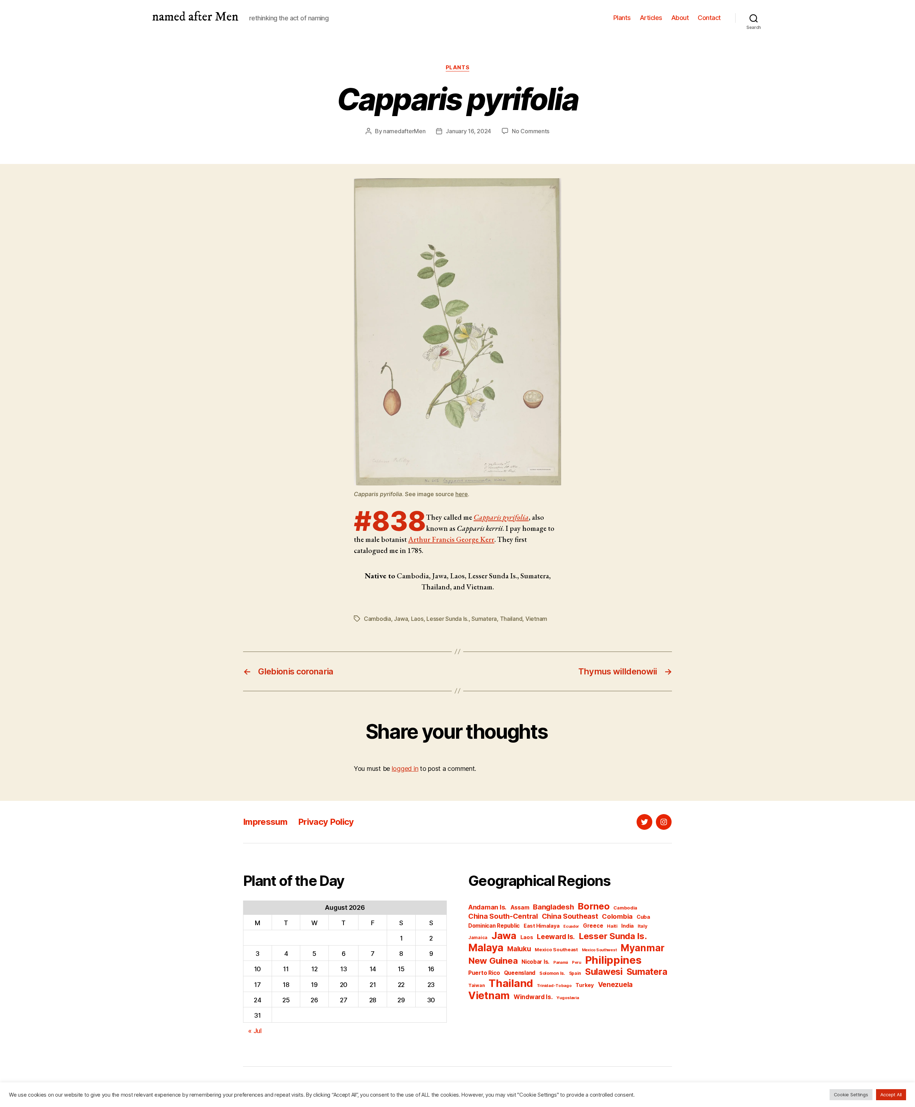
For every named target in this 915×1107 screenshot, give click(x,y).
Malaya (485, 948)
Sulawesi (604, 971)
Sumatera (484, 618)
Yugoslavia (568, 997)
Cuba (643, 917)
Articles (651, 17)
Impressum (265, 822)
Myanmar (642, 947)
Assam (519, 907)
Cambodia (377, 618)
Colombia (617, 916)
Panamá (560, 962)
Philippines (613, 960)
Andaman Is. (487, 907)
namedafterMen (404, 131)
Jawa (401, 618)
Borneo (593, 906)
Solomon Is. (552, 973)
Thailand (511, 618)
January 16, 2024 (468, 131)
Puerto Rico (484, 972)
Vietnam (536, 618)
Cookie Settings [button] (851, 1094)
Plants (622, 17)
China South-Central (503, 916)
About (680, 17)
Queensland (519, 972)
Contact (709, 17)
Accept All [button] (891, 1094)
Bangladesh (553, 906)
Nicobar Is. (535, 961)
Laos (417, 618)
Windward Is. (533, 997)
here (461, 494)
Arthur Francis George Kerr (451, 539)
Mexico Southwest (599, 950)
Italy (642, 926)
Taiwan (476, 985)
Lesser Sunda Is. (447, 618)
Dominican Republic (494, 925)
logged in (405, 768)
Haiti (612, 926)
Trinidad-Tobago (554, 985)
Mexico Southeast (556, 949)
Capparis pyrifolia (501, 517)
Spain (575, 973)
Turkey (584, 985)
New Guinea (493, 961)
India (627, 926)
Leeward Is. (556, 936)
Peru (576, 962)
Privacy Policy (326, 822)
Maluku (519, 949)
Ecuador (571, 926)
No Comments (530, 131)
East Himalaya (542, 926)
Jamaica (478, 937)
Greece (593, 925)
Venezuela (615, 985)
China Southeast (570, 916)
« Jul (255, 1030)
